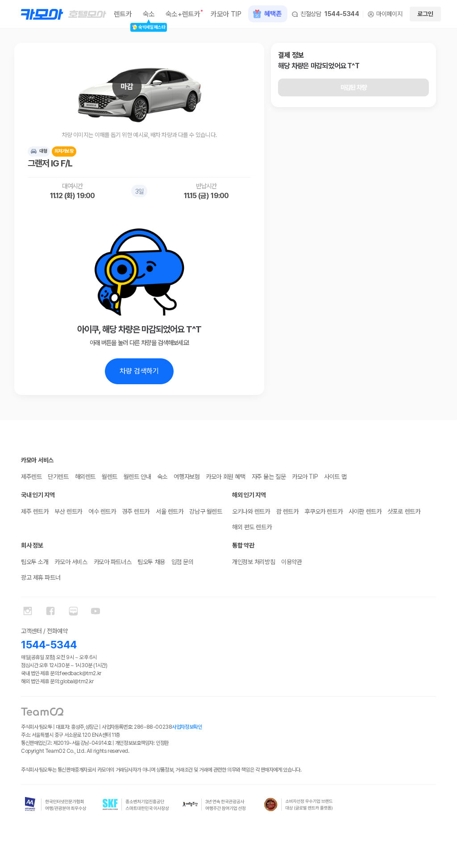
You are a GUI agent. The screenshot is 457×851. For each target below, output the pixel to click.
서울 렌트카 (169, 511)
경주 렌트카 (135, 511)
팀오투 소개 (34, 561)
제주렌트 (31, 476)
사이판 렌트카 (365, 511)
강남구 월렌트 (205, 511)
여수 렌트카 (102, 511)
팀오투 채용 (151, 561)
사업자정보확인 (187, 727)
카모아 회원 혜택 (225, 476)
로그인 (425, 13)
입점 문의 (182, 561)
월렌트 (109, 476)
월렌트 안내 (137, 476)
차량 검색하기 (139, 371)
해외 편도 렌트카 (251, 527)
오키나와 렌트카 (251, 511)
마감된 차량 (354, 87)
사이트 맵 (335, 476)
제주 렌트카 (34, 511)
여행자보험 (186, 476)
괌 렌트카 (287, 511)
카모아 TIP (305, 476)
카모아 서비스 (70, 561)
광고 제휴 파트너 (40, 577)
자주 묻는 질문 (269, 476)
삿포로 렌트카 (403, 511)
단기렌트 (58, 476)
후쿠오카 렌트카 (324, 511)
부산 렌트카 (68, 511)
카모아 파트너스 (113, 561)
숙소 (162, 476)
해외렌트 (85, 476)
